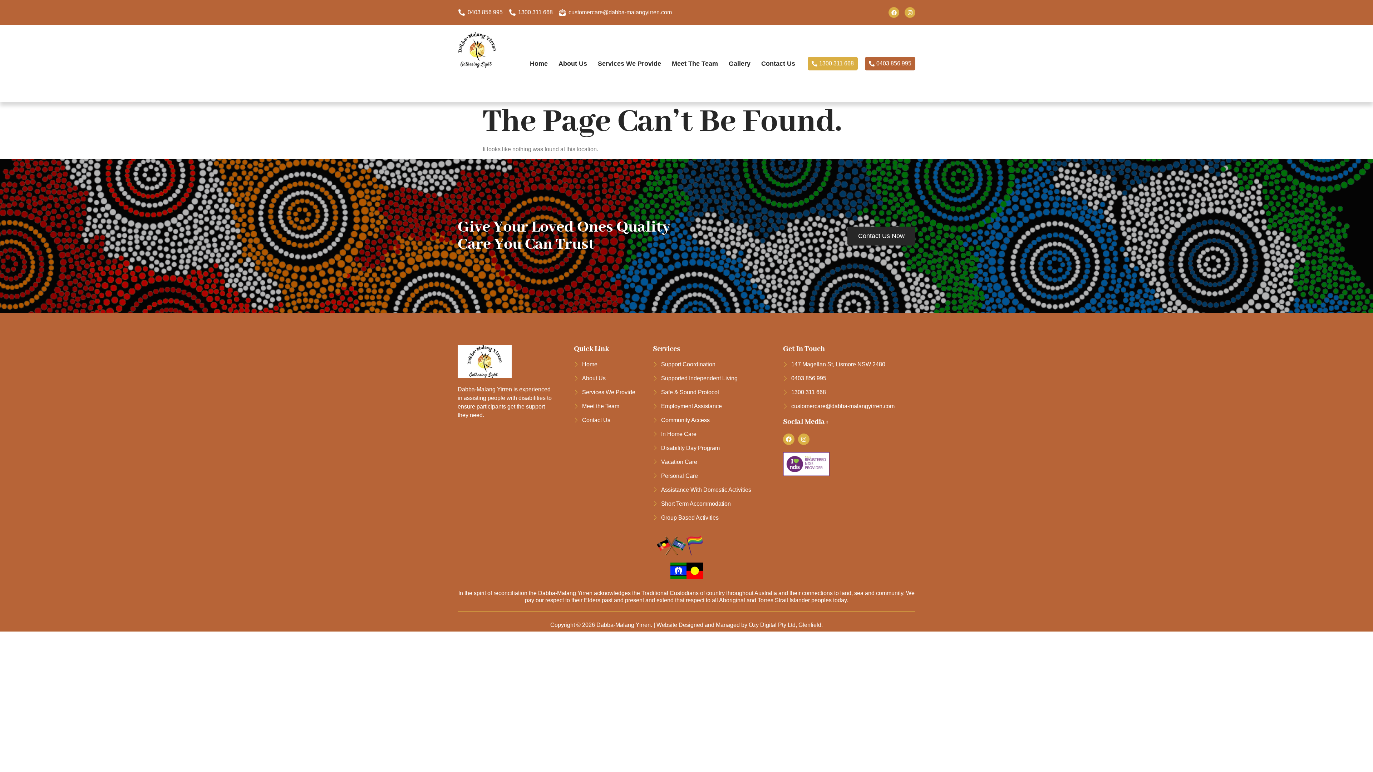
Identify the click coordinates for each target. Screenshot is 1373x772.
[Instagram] (910, 12)
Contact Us (778, 63)
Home (539, 63)
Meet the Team (695, 63)
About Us (572, 63)
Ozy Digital (763, 625)
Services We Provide (629, 63)
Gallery (740, 63)
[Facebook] (894, 12)
